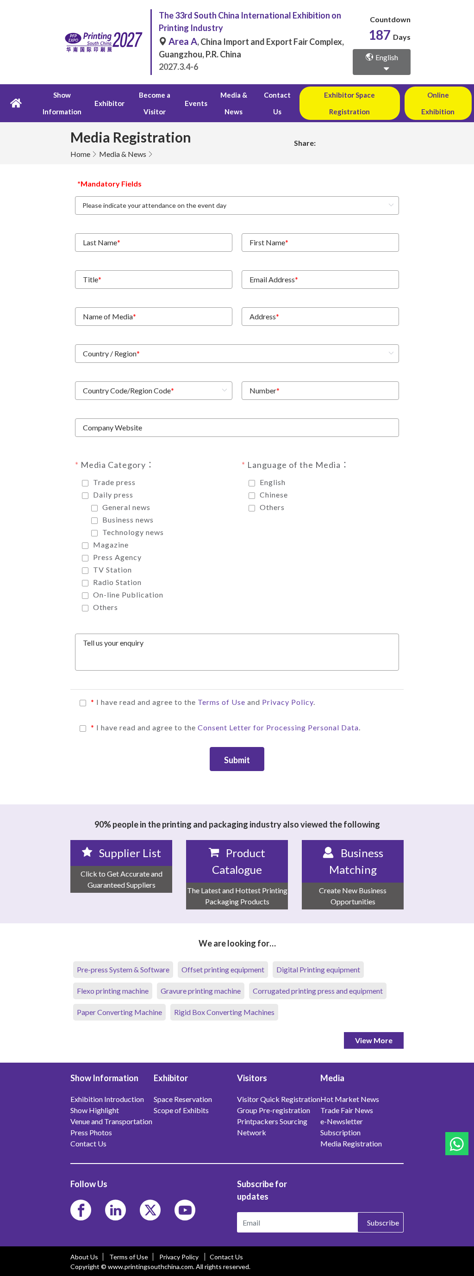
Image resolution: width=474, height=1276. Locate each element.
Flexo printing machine (113, 990)
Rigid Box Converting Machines (224, 1012)
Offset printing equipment (222, 969)
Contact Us (277, 103)
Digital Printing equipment (318, 969)
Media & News (122, 153)
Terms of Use (222, 701)
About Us (84, 1257)
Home (80, 153)
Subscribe (383, 1222)
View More (374, 1040)
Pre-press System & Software (123, 969)
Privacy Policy (287, 701)
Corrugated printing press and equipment (318, 990)
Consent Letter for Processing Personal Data (278, 727)
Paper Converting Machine (119, 1012)
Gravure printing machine (201, 990)
